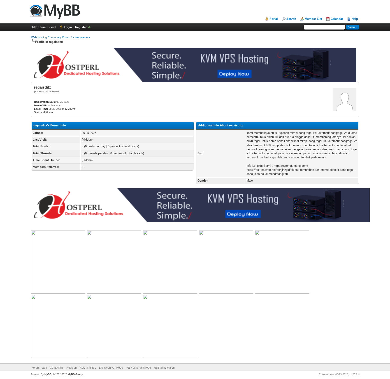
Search (291, 19)
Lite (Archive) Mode (111, 367)
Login (68, 27)
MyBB (47, 374)
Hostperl (71, 367)
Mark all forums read (138, 367)
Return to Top (88, 367)
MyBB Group (75, 374)
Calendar (337, 19)
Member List (313, 19)
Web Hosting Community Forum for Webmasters (60, 37)
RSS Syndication (164, 367)
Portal (273, 19)
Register (81, 27)
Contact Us (56, 367)
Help (355, 19)
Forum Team (39, 367)
